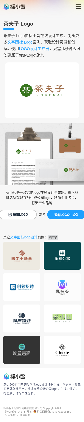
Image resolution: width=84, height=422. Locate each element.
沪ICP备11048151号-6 (18, 411)
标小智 (7, 408)
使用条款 (10, 415)
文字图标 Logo (20, 42)
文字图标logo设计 (23, 237)
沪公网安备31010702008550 (54, 411)
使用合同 (25, 415)
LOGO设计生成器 (34, 48)
